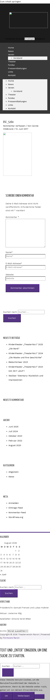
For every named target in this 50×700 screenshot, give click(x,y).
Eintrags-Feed (16, 508)
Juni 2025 (13, 426)
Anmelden (14, 503)
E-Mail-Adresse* (14, 263)
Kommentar (12, 217)
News (11, 84)
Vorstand (17, 58)
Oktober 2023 (15, 436)
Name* (9, 252)
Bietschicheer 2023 (18, 362)
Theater (12, 94)
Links (10, 105)
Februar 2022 (15, 440)
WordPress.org (16, 517)
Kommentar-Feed (17, 512)
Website (10, 274)
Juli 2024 (13, 431)
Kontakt (12, 75)
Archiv (3, 631)
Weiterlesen (24, 696)
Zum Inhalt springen (10, 1)
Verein (11, 54)
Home (11, 81)
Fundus (11, 98)
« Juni (3, 574)
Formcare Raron (11, 638)
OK (6, 696)
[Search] (8, 672)
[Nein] (39, 696)
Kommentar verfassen (14, 126)
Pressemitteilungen (17, 68)
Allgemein (14, 472)
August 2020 (15, 445)
